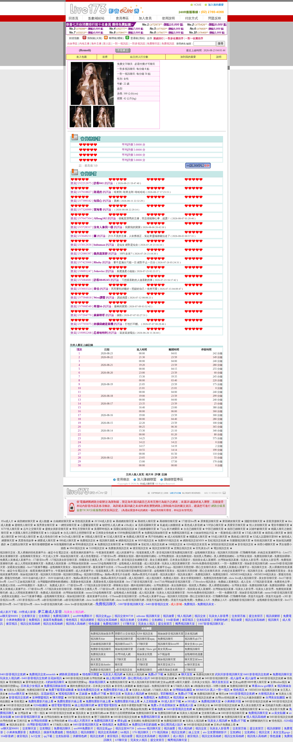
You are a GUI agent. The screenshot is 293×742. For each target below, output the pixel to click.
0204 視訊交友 (145, 633)
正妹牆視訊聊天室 (101, 643)
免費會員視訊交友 (118, 548)
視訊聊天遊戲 (107, 540)
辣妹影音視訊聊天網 (256, 563)
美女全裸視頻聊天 (191, 578)
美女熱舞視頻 (184, 556)
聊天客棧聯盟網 (41, 544)
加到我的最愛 (188, 56)
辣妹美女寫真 (144, 654)
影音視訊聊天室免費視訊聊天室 (175, 552)
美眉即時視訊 (102, 528)
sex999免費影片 (26, 585)
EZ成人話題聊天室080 (265, 536)
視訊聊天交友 (7, 552)
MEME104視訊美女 (241, 574)
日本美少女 (203, 705)
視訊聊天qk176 (193, 638)
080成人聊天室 (67, 540)
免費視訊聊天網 (167, 713)
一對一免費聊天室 (232, 563)
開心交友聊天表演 (206, 567)
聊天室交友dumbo (100, 664)
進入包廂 (81, 56)
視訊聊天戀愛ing (72, 574)
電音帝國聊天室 (280, 525)
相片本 (149, 474)
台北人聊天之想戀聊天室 (77, 532)
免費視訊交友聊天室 (109, 544)
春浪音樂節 (170, 716)
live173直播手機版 (37, 567)
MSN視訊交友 (146, 540)
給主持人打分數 (139, 56)
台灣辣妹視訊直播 (228, 559)
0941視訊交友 (77, 548)
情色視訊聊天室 (263, 540)
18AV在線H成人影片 (34, 578)
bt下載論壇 (164, 654)
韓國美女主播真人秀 (90, 559)
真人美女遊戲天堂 (251, 705)
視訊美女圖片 (167, 574)
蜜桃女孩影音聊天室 (56, 528)
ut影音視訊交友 (123, 669)
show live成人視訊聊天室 (243, 578)
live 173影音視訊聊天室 (139, 581)
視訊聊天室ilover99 (168, 643)
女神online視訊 (278, 682)
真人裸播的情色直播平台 (32, 552)
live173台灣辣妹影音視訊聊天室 (172, 581)
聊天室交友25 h (166, 664)
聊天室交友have (193, 659)
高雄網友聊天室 (125, 521)
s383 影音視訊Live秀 (28, 599)
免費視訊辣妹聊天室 (156, 532)
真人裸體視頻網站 (224, 556)
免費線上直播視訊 (228, 581)
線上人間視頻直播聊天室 (29, 563)
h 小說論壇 (53, 532)
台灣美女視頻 (244, 556)
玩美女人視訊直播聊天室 (176, 563)
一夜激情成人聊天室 (229, 532)
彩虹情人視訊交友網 (153, 544)
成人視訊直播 (152, 563)
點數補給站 (96, 18)
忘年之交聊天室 (32, 528)
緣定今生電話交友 (58, 552)
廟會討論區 (143, 685)
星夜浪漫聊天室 (275, 521)
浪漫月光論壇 (255, 596)
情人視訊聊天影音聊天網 (145, 682)
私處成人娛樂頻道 (170, 525)
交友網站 (136, 720)
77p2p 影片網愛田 (170, 528)
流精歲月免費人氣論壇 (278, 705)
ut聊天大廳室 (182, 682)
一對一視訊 (38, 713)
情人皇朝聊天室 (258, 525)
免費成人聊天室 (135, 536)
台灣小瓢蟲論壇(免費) (135, 709)
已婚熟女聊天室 (19, 544)
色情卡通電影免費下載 (134, 705)
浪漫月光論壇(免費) (157, 599)
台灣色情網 (95, 678)
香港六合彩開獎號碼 (121, 713)
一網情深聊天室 (68, 525)
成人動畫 (44, 521)
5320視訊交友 (96, 548)
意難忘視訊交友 (183, 548)
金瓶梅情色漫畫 (194, 654)
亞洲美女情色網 (105, 532)
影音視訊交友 (245, 544)
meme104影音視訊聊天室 (279, 592)
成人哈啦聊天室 (177, 536)
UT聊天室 (142, 643)
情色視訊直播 (83, 521)
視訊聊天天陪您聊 (227, 552)
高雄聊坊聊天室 (169, 521)
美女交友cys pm (193, 643)
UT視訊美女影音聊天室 (63, 559)
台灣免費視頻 (166, 556)
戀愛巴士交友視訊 (125, 633)
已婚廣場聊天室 (147, 528)
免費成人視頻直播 (55, 563)
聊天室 (119, 664)
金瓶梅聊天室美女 (205, 552)
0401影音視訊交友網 (77, 678)
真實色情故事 (26, 540)
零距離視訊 (15, 682)
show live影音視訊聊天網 (100, 599)
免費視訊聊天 (203, 574)
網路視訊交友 (126, 540)
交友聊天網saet (98, 713)
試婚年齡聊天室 (258, 528)
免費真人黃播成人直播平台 (15, 559)
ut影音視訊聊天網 (52, 599)
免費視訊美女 (98, 654)
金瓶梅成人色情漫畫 (130, 563)
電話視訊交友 (221, 548)
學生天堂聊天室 (81, 528)
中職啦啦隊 (131, 544)
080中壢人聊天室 (257, 682)
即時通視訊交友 (85, 544)
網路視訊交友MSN (193, 540)
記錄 (164, 474)
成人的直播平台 (125, 552)
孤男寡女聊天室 (46, 525)
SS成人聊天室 (147, 483)
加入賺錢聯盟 (146, 479)
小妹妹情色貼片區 (203, 532)
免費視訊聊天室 (205, 674)
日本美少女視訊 (201, 682)
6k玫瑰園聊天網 (63, 544)
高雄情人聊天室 (147, 521)
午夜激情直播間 (105, 552)
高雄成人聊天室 (240, 536)
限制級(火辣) (95, 38)
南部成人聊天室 (274, 532)
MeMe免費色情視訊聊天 (206, 563)
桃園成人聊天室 (198, 536)
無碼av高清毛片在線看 (117, 574)
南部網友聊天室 (26, 521)
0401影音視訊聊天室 (216, 678)
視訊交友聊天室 (161, 548)
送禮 (104, 56)
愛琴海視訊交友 (35, 682)
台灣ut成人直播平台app (158, 567)
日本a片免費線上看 (225, 724)
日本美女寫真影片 (180, 559)
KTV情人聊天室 (10, 528)
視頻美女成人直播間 (204, 559)
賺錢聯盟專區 (173, 479)
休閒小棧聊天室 (266, 544)
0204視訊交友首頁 (196, 544)
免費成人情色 (7, 585)
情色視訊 (34, 693)
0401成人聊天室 (27, 536)
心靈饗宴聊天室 (89, 525)
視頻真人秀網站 (203, 556)
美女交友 (142, 659)
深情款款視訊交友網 (222, 544)
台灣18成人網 (122, 654)
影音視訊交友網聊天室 (135, 559)
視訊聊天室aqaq (145, 638)
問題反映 (214, 18)
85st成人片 (7, 521)
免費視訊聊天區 (181, 532)
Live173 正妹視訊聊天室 (21, 581)
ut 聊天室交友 (192, 664)
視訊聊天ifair (98, 638)
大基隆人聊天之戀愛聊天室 (28, 532)
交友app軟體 (167, 682)
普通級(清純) (137, 38)
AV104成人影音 (103, 521)
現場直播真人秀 (145, 552)
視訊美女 (81, 713)
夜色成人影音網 (193, 525)
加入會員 (145, 18)
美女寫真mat (165, 649)
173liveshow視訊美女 (204, 581)
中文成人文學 (50, 556)
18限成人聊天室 (94, 536)
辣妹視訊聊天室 (69, 556)
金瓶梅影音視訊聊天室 (242, 599)
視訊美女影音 (17, 724)
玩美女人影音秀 (250, 559)
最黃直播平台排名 (103, 567)
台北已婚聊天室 (193, 528)
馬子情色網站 (156, 536)
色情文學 (68, 716)
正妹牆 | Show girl (146, 649)
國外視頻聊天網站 (146, 556)
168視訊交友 (175, 544)
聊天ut (222, 693)
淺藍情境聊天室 (253, 521)
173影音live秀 (189, 521)
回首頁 (73, 18)
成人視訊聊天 (136, 578)
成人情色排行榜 (49, 536)
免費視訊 (172, 674)
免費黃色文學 (282, 581)
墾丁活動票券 (102, 716)
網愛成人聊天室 (47, 540)
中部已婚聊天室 (214, 528)
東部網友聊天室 (231, 521)
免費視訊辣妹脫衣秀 (102, 633)
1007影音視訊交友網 (189, 678)
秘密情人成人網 (111, 525)
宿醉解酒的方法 (259, 720)
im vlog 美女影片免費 (273, 709)
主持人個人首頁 (135, 474)
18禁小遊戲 (219, 685)
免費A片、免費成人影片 (51, 585)
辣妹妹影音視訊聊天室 (170, 633)
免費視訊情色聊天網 (215, 578)
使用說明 (168, 18)
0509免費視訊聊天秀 (129, 532)
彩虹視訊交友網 (217, 540)
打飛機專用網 (248, 552)
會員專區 (122, 18)
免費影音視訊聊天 (101, 649)
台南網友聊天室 (62, 521)
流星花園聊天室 (147, 525)
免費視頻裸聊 (282, 556)
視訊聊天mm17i (123, 643)
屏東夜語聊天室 (210, 521)
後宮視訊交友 (140, 548)
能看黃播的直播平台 (82, 552)
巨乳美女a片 (203, 548)
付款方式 (191, 18)
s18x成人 (129, 525)
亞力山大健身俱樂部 (250, 697)
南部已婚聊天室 (236, 528)
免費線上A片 (202, 599)
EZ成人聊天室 (114, 536)
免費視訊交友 (87, 540)
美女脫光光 (84, 716)
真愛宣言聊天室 (236, 525)
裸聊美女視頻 (126, 556)
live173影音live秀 (23, 604)
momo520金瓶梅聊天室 (104, 563)
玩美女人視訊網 (135, 674)
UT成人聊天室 (253, 532)
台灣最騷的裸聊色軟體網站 (53, 581)
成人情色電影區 (90, 556)
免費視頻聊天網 (263, 556)
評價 (157, 474)
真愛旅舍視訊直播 (81, 581)
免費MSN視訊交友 (168, 540)
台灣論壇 (23, 713)
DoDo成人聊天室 (71, 536)
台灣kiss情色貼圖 (225, 697)
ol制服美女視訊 (202, 685)
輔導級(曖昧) (116, 38)
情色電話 (19, 701)
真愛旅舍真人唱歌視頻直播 (108, 581)
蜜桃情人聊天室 (24, 525)
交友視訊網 (191, 633)
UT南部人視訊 (182, 685)
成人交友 (246, 581)
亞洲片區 (22, 720)
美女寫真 (96, 659)
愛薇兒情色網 (12, 578)
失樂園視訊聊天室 (240, 540)
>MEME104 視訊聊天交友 (262, 689)
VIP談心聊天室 (215, 525)
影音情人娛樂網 (124, 685)
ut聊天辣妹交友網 (168, 669)
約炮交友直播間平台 (269, 552)
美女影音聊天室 (268, 578)
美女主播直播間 (159, 559)
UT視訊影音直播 (262, 581)
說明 (218, 56)
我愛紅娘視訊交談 (123, 528)
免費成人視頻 (171, 578)
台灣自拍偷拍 (52, 716)
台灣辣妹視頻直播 (78, 563)
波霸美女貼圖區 (16, 567)
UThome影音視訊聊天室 (129, 567)
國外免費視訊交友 (80, 685)
